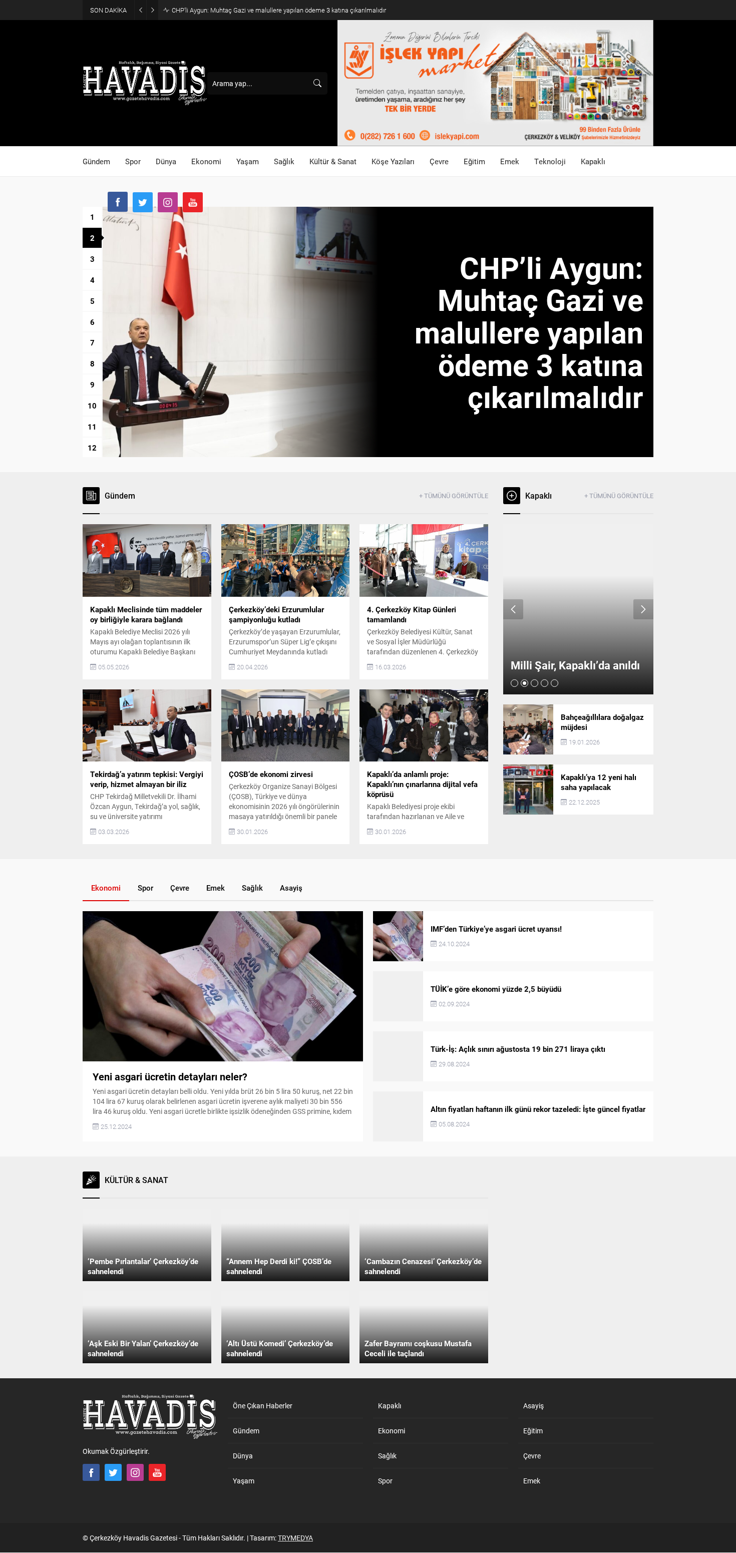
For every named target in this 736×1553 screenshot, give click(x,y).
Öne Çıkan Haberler (262, 1405)
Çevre (179, 888)
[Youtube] (193, 202)
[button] (92, 217)
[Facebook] (118, 202)
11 (92, 427)
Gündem (246, 1430)
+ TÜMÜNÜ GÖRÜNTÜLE (453, 495)
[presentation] (513, 609)
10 (92, 406)
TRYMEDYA (295, 1537)
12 (92, 448)
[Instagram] (168, 202)
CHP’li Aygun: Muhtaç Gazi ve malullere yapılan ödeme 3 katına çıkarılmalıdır (279, 10)
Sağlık (252, 888)
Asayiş (291, 888)
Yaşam (243, 1480)
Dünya (243, 1455)
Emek (215, 888)
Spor (145, 888)
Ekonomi (106, 888)
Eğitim (533, 1430)
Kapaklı (389, 1405)
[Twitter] (143, 202)
